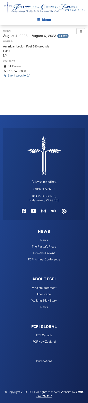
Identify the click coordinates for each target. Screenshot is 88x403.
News (44, 231)
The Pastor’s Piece (44, 246)
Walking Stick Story (44, 300)
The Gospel (44, 294)
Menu (46, 20)
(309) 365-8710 (44, 189)
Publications (44, 361)
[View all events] (80, 31)
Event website (17, 75)
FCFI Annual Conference (44, 259)
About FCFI (44, 279)
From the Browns (44, 253)
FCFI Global (44, 326)
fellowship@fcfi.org (44, 181)
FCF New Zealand (44, 341)
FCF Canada (44, 335)
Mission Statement (44, 287)
